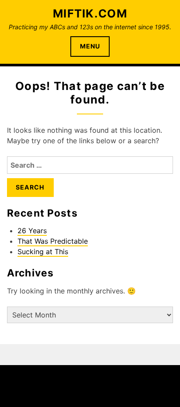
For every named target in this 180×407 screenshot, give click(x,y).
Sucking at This (42, 251)
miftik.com (90, 13)
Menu (90, 46)
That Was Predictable (52, 241)
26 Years (32, 230)
